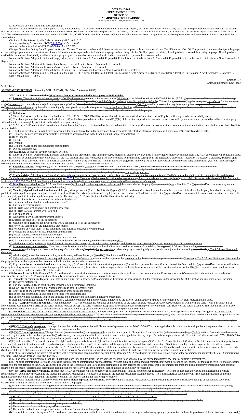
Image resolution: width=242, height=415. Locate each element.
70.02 (69, 178)
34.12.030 (56, 43)
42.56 (15, 181)
